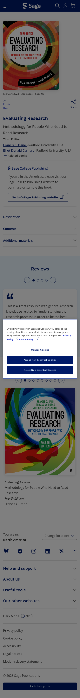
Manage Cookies (40, 349)
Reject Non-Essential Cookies (40, 369)
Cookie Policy (26, 339)
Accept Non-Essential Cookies (40, 359)
